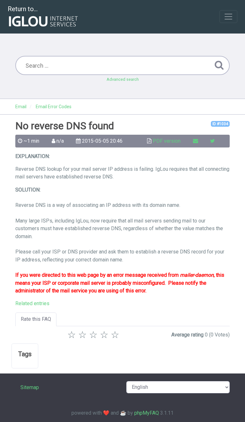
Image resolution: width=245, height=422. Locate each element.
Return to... (23, 9)
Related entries (32, 303)
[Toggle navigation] (228, 16)
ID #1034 (220, 124)
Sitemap (29, 387)
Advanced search (123, 79)
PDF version (167, 141)
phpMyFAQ (146, 413)
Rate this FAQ (36, 319)
